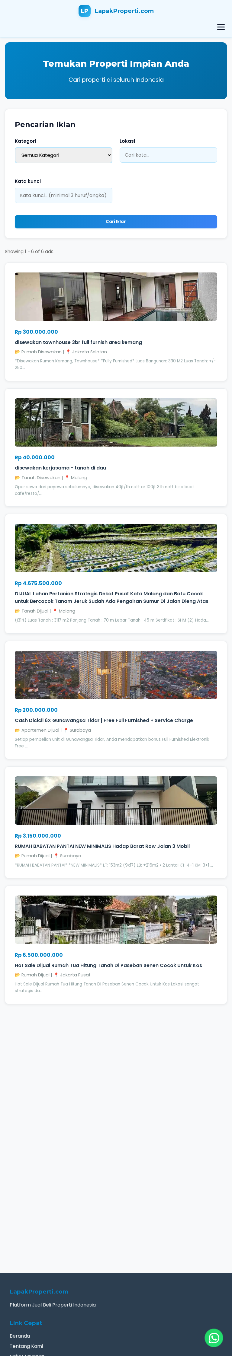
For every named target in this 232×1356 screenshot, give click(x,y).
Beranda (20, 1335)
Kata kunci (28, 181)
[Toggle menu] (221, 27)
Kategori (25, 141)
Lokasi (127, 141)
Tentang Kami (26, 1346)
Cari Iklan (116, 221)
